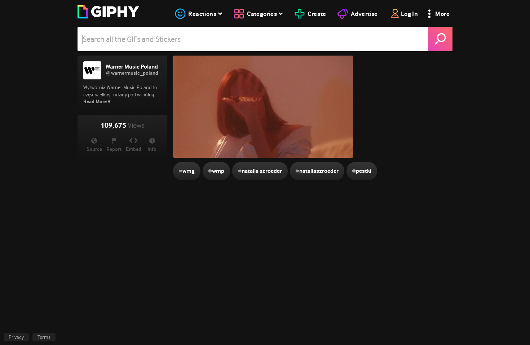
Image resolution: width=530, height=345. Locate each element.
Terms (43, 337)
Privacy (16, 337)
